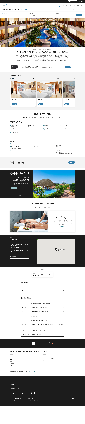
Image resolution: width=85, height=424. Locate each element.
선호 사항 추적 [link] (12, 400)
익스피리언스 (72, 5)
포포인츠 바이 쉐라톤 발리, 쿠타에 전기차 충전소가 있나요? (33, 330)
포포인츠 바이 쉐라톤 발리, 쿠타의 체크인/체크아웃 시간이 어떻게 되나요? (36, 303)
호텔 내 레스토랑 (14, 125)
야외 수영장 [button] (30, 125)
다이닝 (67, 5)
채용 (16, 400)
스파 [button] (29, 128)
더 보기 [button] (66, 60)
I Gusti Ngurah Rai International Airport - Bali (19, 251)
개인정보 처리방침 (32, 400)
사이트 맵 (43, 400)
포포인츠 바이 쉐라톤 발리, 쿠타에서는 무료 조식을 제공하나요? (34, 334)
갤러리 (82, 5)
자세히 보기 (71, 162)
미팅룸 (12, 128)
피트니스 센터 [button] (48, 128)
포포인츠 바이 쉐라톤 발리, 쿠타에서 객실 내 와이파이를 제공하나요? (35, 316)
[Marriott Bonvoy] (81, 1)
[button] (72, 1)
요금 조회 (14, 104)
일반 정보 (22, 286)
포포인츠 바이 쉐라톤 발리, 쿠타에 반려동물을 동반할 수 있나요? (34, 307)
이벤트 (78, 5)
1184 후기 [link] (32, 9)
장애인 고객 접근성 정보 (25, 290)
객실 (63, 5)
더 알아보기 (68, 66)
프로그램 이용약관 (25, 400)
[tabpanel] (42, 184)
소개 (59, 5)
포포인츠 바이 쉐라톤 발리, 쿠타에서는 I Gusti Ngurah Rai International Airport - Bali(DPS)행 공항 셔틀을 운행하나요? (42, 325)
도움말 (47, 400)
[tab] (26, 117)
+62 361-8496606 (78, 9)
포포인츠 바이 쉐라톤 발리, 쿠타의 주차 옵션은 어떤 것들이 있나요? (34, 311)
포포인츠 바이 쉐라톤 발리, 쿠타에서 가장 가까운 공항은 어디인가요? (35, 320)
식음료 (11, 361)
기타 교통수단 (14, 256)
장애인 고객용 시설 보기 (15, 151)
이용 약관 (19, 400)
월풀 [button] (46, 125)
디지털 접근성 (38, 400)
